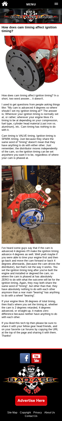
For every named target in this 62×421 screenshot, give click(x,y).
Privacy (37, 412)
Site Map (12, 412)
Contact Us (31, 416)
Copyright (25, 412)
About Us (49, 412)
